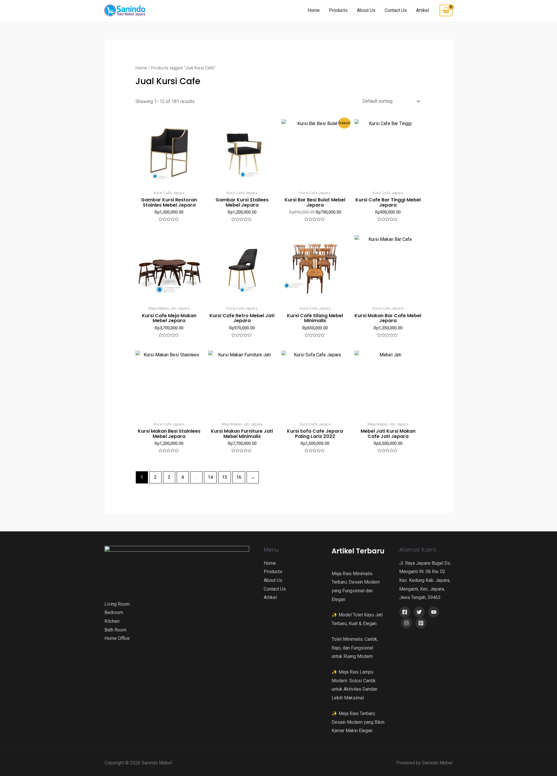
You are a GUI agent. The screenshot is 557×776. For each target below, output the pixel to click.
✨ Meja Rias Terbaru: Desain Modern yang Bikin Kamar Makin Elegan (358, 722)
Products (338, 10)
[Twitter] (419, 612)
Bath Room (115, 630)
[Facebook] (404, 612)
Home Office (117, 638)
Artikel (422, 10)
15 (224, 477)
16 (238, 477)
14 (210, 477)
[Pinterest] (420, 623)
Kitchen (112, 621)
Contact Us (396, 10)
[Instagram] (406, 623)
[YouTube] (433, 612)
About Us (366, 10)
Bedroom (113, 612)
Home (314, 10)
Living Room (117, 604)
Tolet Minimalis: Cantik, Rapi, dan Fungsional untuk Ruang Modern (355, 647)
